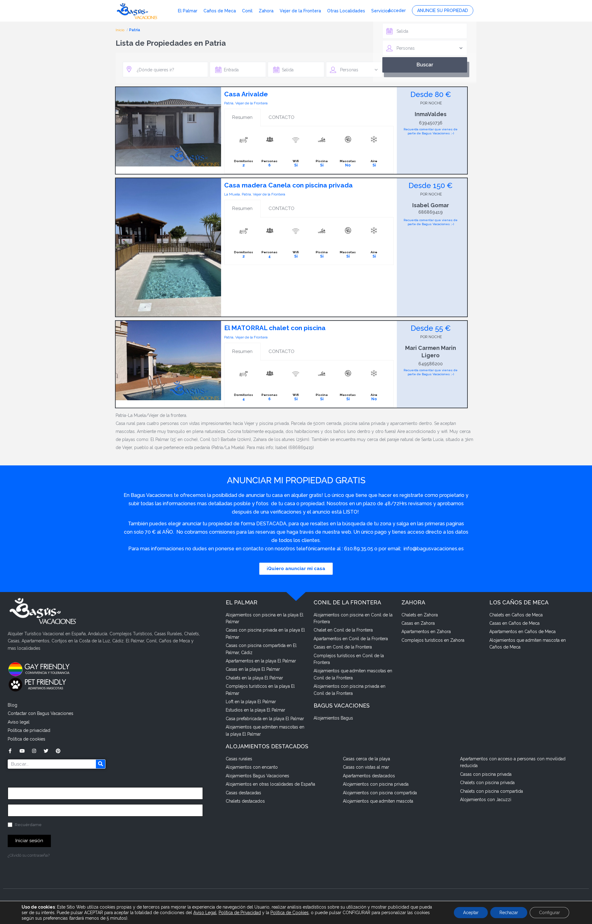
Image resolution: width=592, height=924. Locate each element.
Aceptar (471, 912)
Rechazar (509, 912)
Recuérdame (28, 824)
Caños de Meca (220, 10)
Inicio (120, 30)
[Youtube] (22, 751)
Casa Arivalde (246, 94)
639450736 (430, 122)
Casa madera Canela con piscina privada (288, 185)
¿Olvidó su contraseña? (29, 855)
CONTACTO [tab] (281, 117)
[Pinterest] (58, 751)
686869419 (430, 212)
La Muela (232, 194)
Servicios (380, 10)
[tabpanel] (309, 150)
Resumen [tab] (242, 117)
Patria (228, 103)
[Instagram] (34, 751)
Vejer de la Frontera (300, 10)
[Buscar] (100, 764)
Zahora (266, 10)
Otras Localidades (346, 10)
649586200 (430, 363)
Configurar (549, 912)
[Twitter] (46, 751)
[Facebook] (10, 751)
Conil (247, 10)
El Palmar (187, 10)
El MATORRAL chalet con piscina (275, 328)
